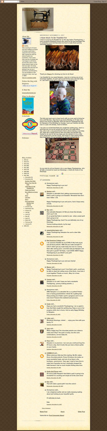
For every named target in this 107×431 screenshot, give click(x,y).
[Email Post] (57, 175)
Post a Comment (46, 408)
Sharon (49, 74)
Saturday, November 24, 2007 (54, 324)
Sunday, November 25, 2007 (54, 367)
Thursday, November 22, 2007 (54, 263)
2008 (25, 173)
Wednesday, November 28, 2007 (55, 386)
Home (62, 411)
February (28, 222)
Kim (48, 382)
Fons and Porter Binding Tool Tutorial (29, 203)
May (26, 216)
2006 (25, 226)
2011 (25, 167)
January (27, 224)
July (26, 212)
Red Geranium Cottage (54, 240)
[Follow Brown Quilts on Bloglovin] (29, 86)
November (28, 179)
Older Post (81, 411)
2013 (25, 163)
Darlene (49, 191)
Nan (48, 210)
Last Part (27, 197)
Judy (48, 328)
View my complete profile (29, 77)
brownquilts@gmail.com (29, 92)
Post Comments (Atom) (56, 415)
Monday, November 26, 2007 (54, 377)
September (28, 208)
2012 (25, 165)
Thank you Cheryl (30, 190)
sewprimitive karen (53, 230)
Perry (48, 341)
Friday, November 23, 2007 (53, 300)
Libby (48, 318)
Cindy (48, 304)
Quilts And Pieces (52, 371)
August (27, 210)
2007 (25, 175)
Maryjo (49, 267)
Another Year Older (30, 181)
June (26, 214)
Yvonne (49, 279)
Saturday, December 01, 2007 (54, 404)
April (26, 218)
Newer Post (43, 411)
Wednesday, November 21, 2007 (55, 187)
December (28, 177)
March (27, 220)
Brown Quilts (30, 10)
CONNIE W (50, 353)
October (27, 206)
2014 (25, 161)
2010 (25, 169)
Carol (26, 45)
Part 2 (26, 199)
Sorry (26, 195)
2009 (25, 171)
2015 (25, 159)
